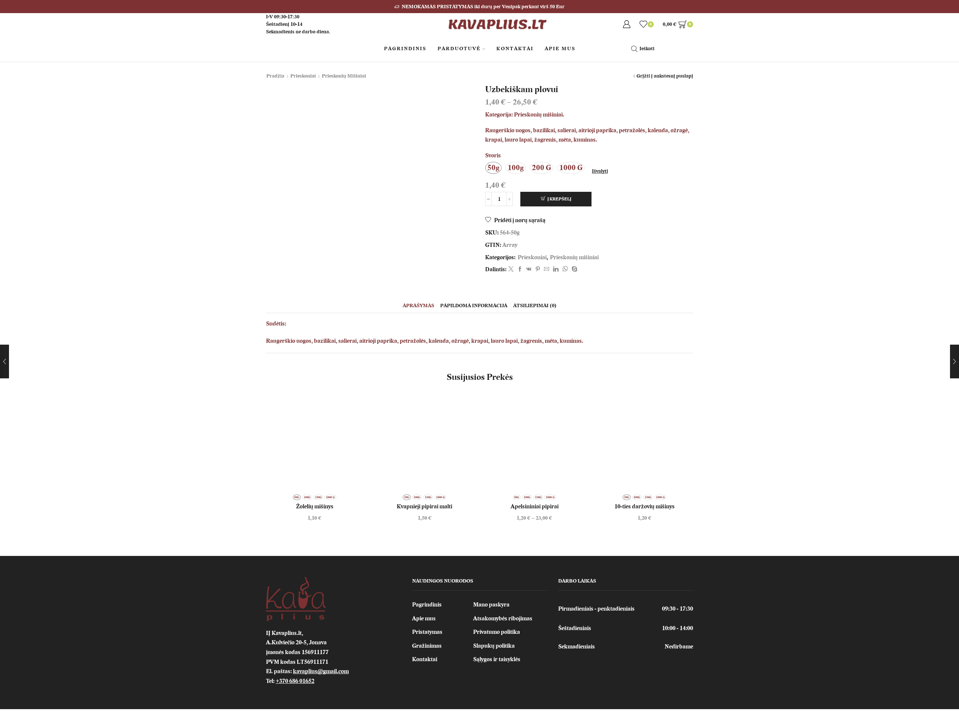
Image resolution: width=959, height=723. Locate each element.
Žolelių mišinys (314, 506)
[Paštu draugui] (546, 269)
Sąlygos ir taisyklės (496, 659)
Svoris (493, 155)
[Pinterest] (537, 269)
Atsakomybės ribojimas (502, 618)
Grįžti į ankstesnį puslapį (664, 76)
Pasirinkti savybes (534, 443)
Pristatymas (427, 632)
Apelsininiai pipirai (535, 506)
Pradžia (275, 76)
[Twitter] (510, 269)
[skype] (573, 269)
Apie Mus (560, 48)
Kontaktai (514, 48)
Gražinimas (427, 645)
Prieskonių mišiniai (344, 76)
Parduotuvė (459, 48)
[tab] (418, 305)
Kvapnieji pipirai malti (424, 506)
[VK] (528, 269)
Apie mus (424, 618)
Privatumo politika (496, 632)
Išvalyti (600, 171)
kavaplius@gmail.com (321, 671)
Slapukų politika (494, 645)
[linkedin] (555, 269)
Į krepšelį (559, 199)
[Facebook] (519, 269)
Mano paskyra (491, 604)
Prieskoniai (303, 76)
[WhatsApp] (565, 269)
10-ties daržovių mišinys (644, 506)
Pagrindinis (405, 48)
